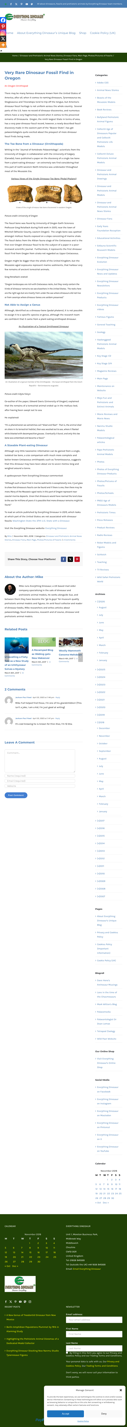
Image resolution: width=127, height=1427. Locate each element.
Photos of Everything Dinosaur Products (108, 471)
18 (120, 1188)
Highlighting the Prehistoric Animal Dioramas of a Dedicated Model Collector (33, 1341)
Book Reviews (104, 109)
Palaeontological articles (105, 440)
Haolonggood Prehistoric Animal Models (106, 344)
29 (108, 1198)
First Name (72, 1328)
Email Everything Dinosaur (87, 1268)
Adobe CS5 (102, 82)
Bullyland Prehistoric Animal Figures (108, 119)
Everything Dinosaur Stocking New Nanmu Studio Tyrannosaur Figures (33, 1352)
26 (96, 1198)
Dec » (106, 1202)
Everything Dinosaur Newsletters (107, 283)
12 (96, 1188)
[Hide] (1, 51)
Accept (65, 1413)
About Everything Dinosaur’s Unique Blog (106, 920)
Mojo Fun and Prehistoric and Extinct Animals (105, 402)
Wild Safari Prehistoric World (108, 579)
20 (100, 1193)
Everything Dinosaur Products (107, 295)
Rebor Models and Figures (106, 544)
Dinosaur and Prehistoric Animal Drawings (106, 174)
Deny (104, 1413)
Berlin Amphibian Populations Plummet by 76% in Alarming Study (33, 1329)
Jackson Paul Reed (23, 699)
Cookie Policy (83, 1421)
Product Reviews (106, 527)
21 (104, 1193)
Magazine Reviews (106, 371)
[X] (3, 39)
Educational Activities (108, 238)
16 (112, 1188)
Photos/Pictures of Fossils (49, 540)
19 (96, 1193)
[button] (120, 1390)
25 (120, 1193)
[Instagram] (3, 32)
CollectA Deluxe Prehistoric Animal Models (106, 158)
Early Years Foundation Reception (108, 228)
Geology (101, 332)
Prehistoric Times (106, 512)
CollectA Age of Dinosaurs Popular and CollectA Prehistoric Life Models (106, 138)
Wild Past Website (106, 1038)
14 (104, 1188)
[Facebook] (3, 20)
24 (116, 1193)
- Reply (57, 699)
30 (112, 1198)
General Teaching (106, 324)
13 (100, 1188)
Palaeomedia (104, 1011)
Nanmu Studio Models (104, 428)
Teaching (102, 562)
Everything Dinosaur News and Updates (107, 271)
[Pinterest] (3, 26)
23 (112, 1193)
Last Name (72, 1343)
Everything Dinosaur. (56, 528)
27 (100, 1198)
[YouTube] (20, 1301)
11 (119, 1184)
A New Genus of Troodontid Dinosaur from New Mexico (31, 1317)
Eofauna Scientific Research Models (106, 247)
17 (116, 1188)
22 (108, 1193)
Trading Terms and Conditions (102, 1365)
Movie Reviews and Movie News (107, 416)
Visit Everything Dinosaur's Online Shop (106, 1063)
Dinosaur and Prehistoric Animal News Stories (106, 207)
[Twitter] (10, 1301)
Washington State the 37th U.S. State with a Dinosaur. (41, 520)
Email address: (74, 1314)
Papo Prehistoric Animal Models (105, 451)
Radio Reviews (104, 535)
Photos (100, 461)
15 (108, 1188)
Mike (9, 536)
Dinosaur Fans (19, 540)
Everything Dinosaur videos (107, 307)
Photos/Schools (105, 493)
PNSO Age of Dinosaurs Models (106, 502)
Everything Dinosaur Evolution (107, 259)
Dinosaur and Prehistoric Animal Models (106, 190)
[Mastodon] (25, 1301)
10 (116, 1184)
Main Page (31, 540)
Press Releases (105, 520)
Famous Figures (105, 316)
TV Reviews (103, 569)
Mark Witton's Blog (107, 1004)
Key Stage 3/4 (104, 363)
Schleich (101, 554)
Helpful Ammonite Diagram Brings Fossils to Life (43, 667)
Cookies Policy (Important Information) (104, 948)
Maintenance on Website (105, 388)
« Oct (98, 1202)
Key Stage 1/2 (104, 355)
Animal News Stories (108, 90)
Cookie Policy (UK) (106, 960)
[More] (3, 45)
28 (104, 1198)
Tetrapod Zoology (106, 1031)
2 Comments (69, 540)
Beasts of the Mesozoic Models (106, 99)
